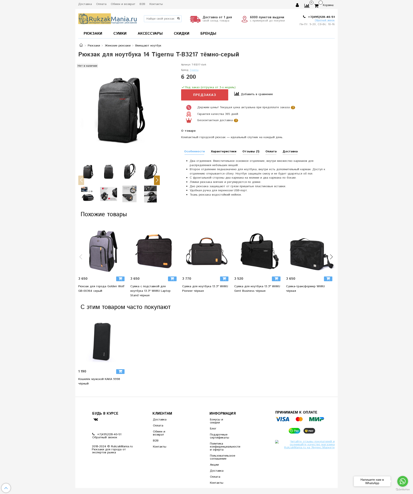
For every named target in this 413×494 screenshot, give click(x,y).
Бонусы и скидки (216, 421)
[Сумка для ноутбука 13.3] (206, 249)
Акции (214, 465)
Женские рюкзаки (118, 45)
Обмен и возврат (123, 4)
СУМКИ (119, 33)
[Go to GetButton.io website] (403, 489)
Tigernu (194, 70)
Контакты (156, 4)
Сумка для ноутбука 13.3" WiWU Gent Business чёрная (257, 288)
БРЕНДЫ (208, 33)
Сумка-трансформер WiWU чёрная (305, 288)
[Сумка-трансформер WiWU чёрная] (310, 249)
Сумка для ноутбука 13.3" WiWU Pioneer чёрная (205, 288)
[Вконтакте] (95, 419)
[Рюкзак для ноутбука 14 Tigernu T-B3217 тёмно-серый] (119, 109)
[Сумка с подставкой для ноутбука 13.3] (154, 249)
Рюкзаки (94, 45)
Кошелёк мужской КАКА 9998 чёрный (99, 381)
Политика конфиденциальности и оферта (220, 447)
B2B (142, 4)
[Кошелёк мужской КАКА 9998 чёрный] (102, 342)
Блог (213, 428)
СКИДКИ (181, 33)
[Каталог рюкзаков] (81, 45)
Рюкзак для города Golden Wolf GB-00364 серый (101, 288)
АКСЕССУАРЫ (150, 33)
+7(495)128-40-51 (321, 17)
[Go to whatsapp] (402, 481)
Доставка (85, 4)
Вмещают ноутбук (148, 45)
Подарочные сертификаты (219, 436)
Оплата (101, 4)
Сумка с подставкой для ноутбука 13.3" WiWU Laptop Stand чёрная (150, 291)
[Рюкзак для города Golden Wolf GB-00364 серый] (102, 249)
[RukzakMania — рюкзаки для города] (107, 18)
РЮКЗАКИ (93, 33)
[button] (81, 180)
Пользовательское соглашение (220, 457)
